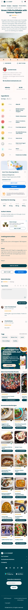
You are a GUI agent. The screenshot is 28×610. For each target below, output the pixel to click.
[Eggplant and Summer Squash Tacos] (7, 419)
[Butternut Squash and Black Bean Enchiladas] (7, 488)
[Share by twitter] (17, 60)
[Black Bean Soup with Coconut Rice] (21, 419)
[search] (22, 2)
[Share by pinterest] (3, 60)
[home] (8, 2)
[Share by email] (24, 60)
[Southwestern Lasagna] (21, 511)
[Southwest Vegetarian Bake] (21, 488)
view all (25, 371)
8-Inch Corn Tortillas (21, 155)
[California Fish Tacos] (7, 535)
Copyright (7, 603)
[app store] (19, 573)
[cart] (25, 2)
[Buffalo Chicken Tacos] (21, 465)
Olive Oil (18, 104)
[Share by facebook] (10, 60)
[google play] (9, 573)
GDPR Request (7, 598)
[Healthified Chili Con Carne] (7, 442)
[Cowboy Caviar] (21, 535)
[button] (2, 1)
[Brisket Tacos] (21, 442)
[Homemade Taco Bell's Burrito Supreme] (7, 465)
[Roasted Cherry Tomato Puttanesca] (10, 387)
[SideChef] (7, 554)
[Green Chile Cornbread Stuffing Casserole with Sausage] (7, 511)
